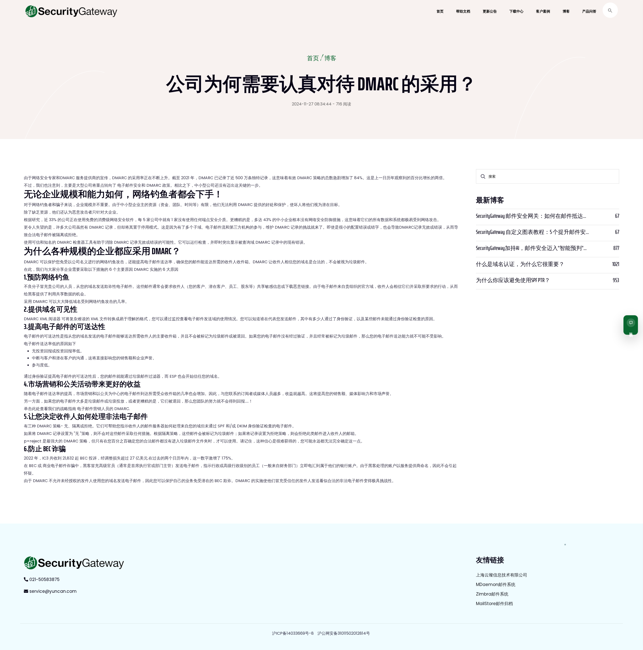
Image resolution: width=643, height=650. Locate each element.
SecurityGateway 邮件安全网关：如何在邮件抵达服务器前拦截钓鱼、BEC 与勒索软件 (533, 216)
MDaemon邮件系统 (495, 584)
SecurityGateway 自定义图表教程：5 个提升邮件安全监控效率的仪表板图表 (533, 232)
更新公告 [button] (490, 11)
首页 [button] (440, 11)
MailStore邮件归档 (494, 604)
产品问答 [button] (589, 11)
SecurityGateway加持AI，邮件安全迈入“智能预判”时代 (533, 248)
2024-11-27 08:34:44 (312, 104)
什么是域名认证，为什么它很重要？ (520, 264)
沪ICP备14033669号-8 (293, 633)
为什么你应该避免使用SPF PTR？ (513, 280)
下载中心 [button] (516, 11)
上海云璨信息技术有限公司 (501, 575)
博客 (330, 59)
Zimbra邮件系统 (492, 594)
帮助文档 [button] (463, 11)
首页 (313, 59)
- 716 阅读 (342, 104)
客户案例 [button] (543, 11)
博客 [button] (566, 11)
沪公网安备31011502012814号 (343, 633)
